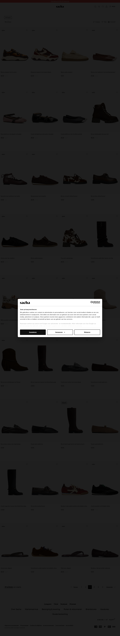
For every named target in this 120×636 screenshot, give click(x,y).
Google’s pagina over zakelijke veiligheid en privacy (64, 326)
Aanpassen (59, 332)
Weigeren (87, 332)
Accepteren (33, 332)
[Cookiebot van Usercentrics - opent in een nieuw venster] (92, 302)
